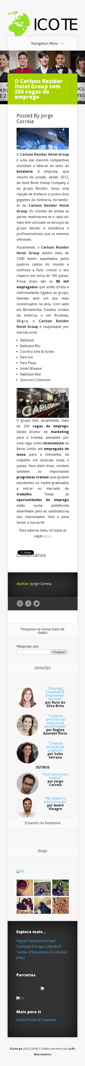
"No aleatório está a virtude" (55, 803)
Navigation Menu (44, 43)
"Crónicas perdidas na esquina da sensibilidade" (55, 724)
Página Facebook (29, 941)
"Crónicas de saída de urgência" (55, 750)
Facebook (28, 603)
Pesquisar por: (28, 646)
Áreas (20, 1020)
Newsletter (39, 952)
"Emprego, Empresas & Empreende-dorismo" (55, 697)
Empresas (48, 1020)
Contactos (59, 952)
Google (20, 603)
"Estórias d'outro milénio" (55, 779)
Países (33, 1020)
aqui (47, 536)
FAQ (22, 958)
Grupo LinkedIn (46, 947)
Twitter (36, 603)
